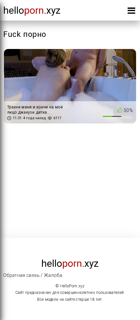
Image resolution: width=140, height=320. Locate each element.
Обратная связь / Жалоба (32, 275)
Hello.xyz (32, 10)
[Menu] (131, 12)
